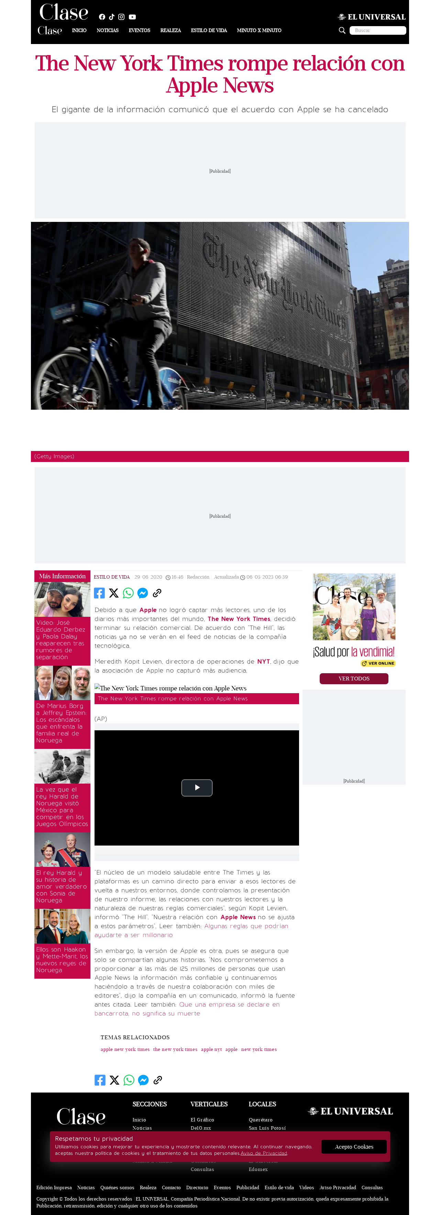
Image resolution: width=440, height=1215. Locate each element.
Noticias (108, 30)
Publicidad (247, 1188)
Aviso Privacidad (338, 1188)
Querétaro (261, 1120)
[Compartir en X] (113, 593)
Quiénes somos (117, 1188)
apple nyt (211, 1049)
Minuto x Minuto (259, 30)
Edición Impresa (54, 1188)
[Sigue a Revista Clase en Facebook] (104, 17)
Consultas (202, 1169)
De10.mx (201, 1128)
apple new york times (125, 1049)
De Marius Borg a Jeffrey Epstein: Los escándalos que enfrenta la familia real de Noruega (61, 723)
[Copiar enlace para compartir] (157, 593)
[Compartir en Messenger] (142, 593)
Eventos (139, 30)
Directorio (197, 1188)
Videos (306, 1188)
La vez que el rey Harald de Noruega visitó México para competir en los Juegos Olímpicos (62, 807)
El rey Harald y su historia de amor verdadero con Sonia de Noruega (61, 886)
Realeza (171, 30)
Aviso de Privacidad (264, 1153)
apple (232, 1049)
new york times (259, 1049)
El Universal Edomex (263, 1165)
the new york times (175, 1049)
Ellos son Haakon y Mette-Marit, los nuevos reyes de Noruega (62, 960)
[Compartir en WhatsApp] (128, 593)
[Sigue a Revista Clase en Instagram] (123, 17)
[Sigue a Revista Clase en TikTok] (113, 17)
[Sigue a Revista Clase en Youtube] (134, 17)
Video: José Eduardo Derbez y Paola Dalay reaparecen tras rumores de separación (60, 640)
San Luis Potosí (267, 1128)
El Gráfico (202, 1120)
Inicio (79, 30)
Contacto (171, 1188)
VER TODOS (354, 678)
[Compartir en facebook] (99, 593)
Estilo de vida (209, 30)
